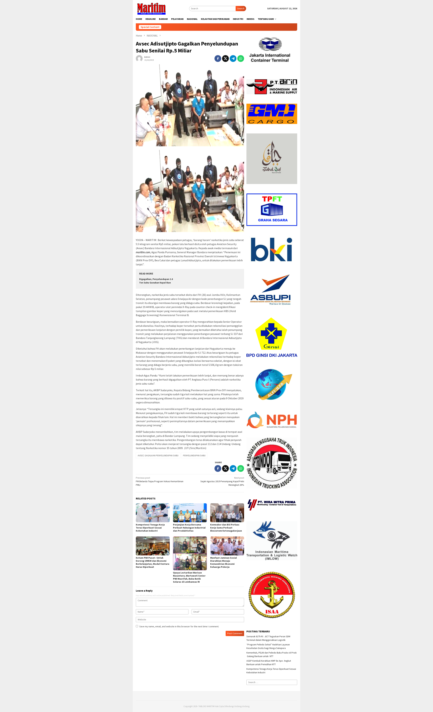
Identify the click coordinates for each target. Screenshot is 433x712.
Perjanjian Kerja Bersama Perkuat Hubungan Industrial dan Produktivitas (189, 527)
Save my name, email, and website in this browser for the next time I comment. (179, 626)
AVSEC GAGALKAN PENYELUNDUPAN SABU (158, 455)
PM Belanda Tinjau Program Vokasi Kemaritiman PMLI (159, 481)
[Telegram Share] (233, 58)
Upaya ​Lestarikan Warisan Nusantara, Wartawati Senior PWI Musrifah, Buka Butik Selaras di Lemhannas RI (189, 577)
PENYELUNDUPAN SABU (194, 455)
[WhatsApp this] (240, 58)
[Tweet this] (225, 58)
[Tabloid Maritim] (151, 8)
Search (240, 8)
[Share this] (217, 58)
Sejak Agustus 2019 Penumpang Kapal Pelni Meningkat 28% (222, 481)
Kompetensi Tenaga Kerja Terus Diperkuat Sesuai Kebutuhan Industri (150, 527)
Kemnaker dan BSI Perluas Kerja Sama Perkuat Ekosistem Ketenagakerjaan (226, 527)
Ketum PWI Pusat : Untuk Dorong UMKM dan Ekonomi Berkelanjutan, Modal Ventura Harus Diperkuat (152, 562)
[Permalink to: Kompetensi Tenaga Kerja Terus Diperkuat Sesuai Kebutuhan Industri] (153, 512)
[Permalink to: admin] (139, 58)
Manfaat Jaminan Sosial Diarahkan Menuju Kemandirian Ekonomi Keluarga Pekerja (223, 562)
